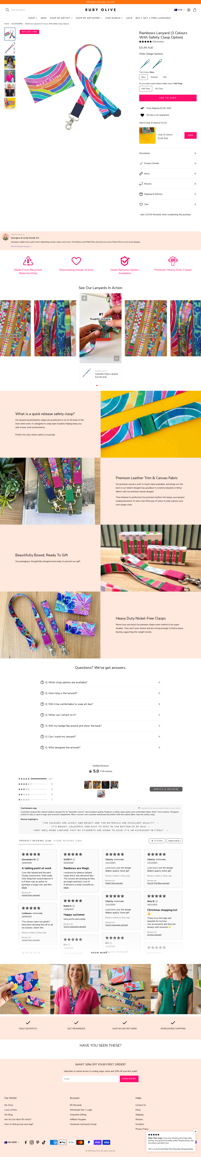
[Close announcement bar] (198, 2)
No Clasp (159, 88)
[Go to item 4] (114, 785)
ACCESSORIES (17, 24)
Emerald (154, 77)
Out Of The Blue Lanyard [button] (158, 883)
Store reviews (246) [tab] (68, 840)
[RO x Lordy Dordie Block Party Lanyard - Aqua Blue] (144, 64)
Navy (143, 77)
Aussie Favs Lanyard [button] (31, 895)
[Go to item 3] (106, 785)
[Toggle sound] (116, 358)
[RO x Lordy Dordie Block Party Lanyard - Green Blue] (157, 64)
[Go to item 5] (101, 794)
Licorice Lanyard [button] (154, 934)
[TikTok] (44, 1142)
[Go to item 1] (88, 785)
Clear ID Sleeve (165, 134)
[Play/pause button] (84, 298)
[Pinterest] (38, 1142)
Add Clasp (145, 88)
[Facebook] (26, 1142)
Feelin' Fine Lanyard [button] (114, 883)
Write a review (166, 789)
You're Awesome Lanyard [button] (116, 925)
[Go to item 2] (97, 785)
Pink (164, 77)
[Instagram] (32, 1142)
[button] (21, 10)
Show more (99, 952)
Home (6, 24)
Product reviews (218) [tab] (36, 840)
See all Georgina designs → (21, 246)
